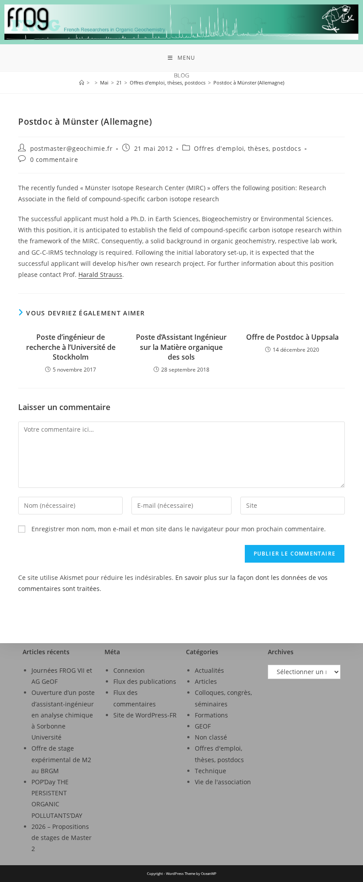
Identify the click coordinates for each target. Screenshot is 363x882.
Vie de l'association (223, 782)
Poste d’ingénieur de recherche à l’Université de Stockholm (71, 347)
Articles (206, 681)
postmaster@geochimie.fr (71, 148)
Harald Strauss (100, 274)
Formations (211, 715)
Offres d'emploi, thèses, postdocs (247, 148)
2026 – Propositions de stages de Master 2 (61, 837)
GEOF (203, 726)
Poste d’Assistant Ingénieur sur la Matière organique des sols (181, 347)
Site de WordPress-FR (145, 715)
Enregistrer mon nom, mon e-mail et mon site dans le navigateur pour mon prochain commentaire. (178, 529)
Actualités (209, 670)
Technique (210, 771)
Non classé (211, 737)
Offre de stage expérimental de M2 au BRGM (61, 759)
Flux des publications (144, 681)
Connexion (129, 670)
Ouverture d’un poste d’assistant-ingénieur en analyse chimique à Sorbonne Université (63, 714)
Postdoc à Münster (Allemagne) (248, 82)
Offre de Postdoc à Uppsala (292, 337)
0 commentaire (54, 159)
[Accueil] (81, 82)
